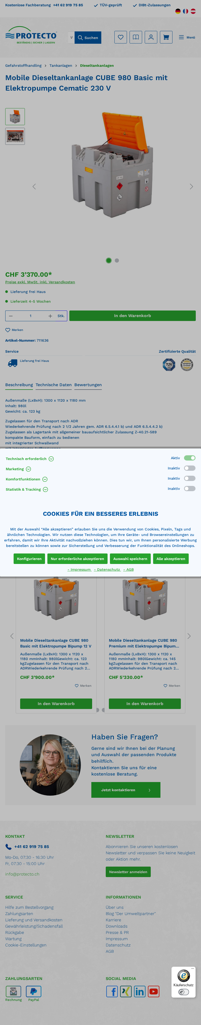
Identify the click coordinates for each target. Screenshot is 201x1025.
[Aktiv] (190, 458)
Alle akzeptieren (171, 559)
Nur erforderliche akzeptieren (77, 559)
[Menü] (192, 970)
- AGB (128, 569)
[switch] (183, 992)
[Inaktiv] (190, 468)
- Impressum (80, 569)
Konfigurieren (29, 559)
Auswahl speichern (130, 559)
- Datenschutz (107, 569)
